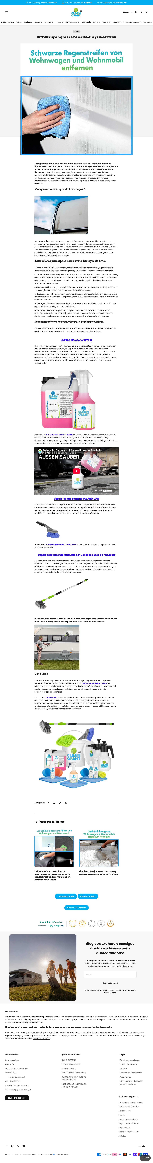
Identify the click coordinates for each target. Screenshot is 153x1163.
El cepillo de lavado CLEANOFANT (61, 544)
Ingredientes (10, 1072)
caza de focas (71, 22)
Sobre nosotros (12, 1060)
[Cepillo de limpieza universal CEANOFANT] (76, 529)
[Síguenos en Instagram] (12, 1146)
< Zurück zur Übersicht (76, 908)
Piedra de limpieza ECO (128, 1132)
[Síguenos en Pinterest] (18, 1146)
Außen (76, 31)
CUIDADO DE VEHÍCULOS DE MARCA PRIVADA (73, 1078)
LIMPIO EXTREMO (68, 1060)
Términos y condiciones (130, 1060)
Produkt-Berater (7, 22)
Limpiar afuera (124, 1127)
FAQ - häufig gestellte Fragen (18, 1089)
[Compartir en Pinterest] (60, 802)
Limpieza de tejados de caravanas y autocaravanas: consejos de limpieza (98, 872)
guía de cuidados (12, 1081)
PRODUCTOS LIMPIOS (70, 1064)
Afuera (37, 22)
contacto (9, 1064)
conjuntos (28, 22)
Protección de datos (129, 1064)
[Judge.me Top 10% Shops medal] (110, 923)
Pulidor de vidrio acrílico (128, 1106)
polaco (58, 22)
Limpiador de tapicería (128, 1119)
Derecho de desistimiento (131, 1072)
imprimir (123, 1068)
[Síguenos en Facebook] (6, 1146)
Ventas (19, 22)
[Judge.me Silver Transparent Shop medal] (91, 923)
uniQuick (122, 1136)
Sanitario (96, 22)
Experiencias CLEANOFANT (17, 1085)
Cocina (105, 22)
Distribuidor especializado (16, 1068)
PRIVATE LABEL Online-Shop (73, 1072)
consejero (148, 22)
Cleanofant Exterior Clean (94, 683)
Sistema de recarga (133, 22)
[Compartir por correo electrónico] (66, 802)
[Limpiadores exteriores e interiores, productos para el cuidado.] (76, 754)
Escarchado (86, 22)
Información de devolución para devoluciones (131, 1082)
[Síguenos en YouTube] (24, 1146)
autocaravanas (111, 1032)
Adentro (48, 22)
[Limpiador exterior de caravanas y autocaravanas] (76, 399)
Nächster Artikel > (88, 896)
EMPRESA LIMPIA (68, 1068)
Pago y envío (125, 1077)
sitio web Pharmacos (16, 1016)
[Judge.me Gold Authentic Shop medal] (72, 923)
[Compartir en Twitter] (54, 802)
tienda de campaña (41, 1038)
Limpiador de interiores (128, 1123)
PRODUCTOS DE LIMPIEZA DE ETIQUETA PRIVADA (73, 1085)
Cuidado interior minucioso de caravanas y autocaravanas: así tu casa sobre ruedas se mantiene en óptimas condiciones (52, 875)
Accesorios (117, 22)
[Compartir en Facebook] (48, 802)
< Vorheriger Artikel (66, 896)
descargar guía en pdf (15, 1077)
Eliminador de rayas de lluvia (130, 1102)
